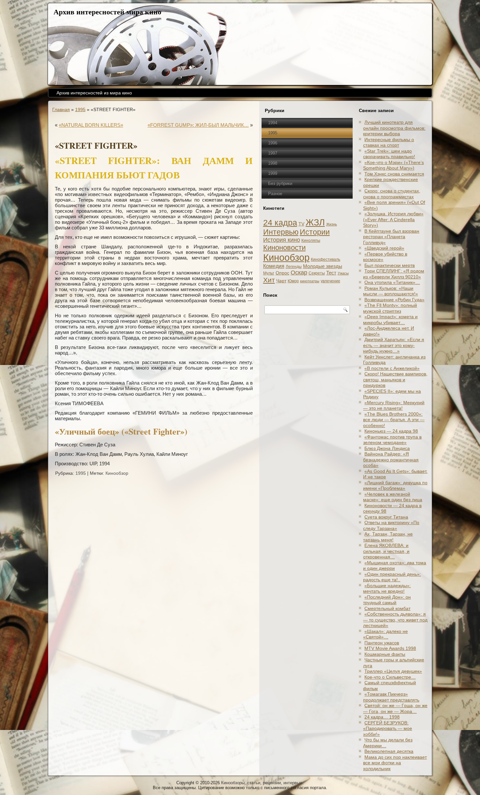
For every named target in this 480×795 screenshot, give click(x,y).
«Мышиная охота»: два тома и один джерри (394, 565)
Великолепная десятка (388, 751)
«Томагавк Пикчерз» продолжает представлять (391, 697)
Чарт (281, 280)
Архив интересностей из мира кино (94, 92)
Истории (315, 232)
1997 (272, 153)
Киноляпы (310, 240)
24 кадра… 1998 (382, 717)
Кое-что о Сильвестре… (390, 677)
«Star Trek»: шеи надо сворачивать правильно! (389, 153)
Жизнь (331, 224)
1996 (272, 143)
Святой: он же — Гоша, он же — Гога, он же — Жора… (395, 708)
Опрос (282, 273)
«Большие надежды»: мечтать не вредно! (387, 588)
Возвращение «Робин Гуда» (394, 299)
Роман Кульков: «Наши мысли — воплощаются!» (390, 291)
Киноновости (284, 247)
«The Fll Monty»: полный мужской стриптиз (390, 308)
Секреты (317, 273)
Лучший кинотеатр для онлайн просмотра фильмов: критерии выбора (394, 128)
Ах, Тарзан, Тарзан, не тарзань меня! (388, 536)
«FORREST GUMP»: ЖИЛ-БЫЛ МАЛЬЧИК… (198, 125)
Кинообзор (116, 473)
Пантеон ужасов (381, 642)
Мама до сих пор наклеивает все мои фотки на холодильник (395, 762)
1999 (272, 173)
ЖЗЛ (315, 222)
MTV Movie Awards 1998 (390, 648)
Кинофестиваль (325, 259)
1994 (272, 122)
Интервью (280, 232)
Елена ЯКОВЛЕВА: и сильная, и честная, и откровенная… (386, 551)
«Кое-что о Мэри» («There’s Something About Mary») (393, 165)
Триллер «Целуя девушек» (393, 671)
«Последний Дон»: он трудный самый (387, 599)
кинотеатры (309, 281)
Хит (269, 280)
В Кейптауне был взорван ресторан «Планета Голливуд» (391, 236)
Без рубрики (280, 183)
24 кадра (280, 222)
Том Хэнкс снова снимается (394, 173)
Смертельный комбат (387, 608)
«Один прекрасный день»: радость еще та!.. (392, 577)
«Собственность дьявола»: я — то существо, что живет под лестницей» (395, 619)
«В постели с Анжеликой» (392, 368)
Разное (275, 193)
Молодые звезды (322, 266)
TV (301, 224)
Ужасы (343, 273)
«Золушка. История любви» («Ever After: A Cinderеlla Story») (393, 219)
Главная (61, 109)
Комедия (273, 266)
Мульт (268, 273)
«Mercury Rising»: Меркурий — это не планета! (393, 405)
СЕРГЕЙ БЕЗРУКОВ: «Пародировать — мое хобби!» (387, 728)
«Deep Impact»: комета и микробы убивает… (390, 319)
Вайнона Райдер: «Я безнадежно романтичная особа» (391, 459)
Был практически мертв (389, 265)
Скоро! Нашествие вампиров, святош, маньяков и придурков (395, 379)
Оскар (299, 272)
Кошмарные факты (384, 654)
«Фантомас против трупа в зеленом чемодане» (392, 439)
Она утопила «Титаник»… (392, 282)
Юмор (293, 281)
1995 (80, 109)
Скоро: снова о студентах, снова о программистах (391, 193)
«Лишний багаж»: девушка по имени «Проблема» (395, 485)
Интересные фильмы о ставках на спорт (388, 142)
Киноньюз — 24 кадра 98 (391, 431)
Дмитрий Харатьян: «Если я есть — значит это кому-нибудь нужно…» (393, 345)
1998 (272, 163)
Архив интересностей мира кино (107, 11)
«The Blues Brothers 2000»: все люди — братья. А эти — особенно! (393, 419)
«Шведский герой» (384, 248)
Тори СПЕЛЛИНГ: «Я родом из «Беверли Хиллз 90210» (393, 273)
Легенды (294, 266)
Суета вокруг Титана (386, 517)
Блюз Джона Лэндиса (387, 448)
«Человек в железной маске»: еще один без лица (392, 497)
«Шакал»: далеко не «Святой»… (385, 634)
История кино (281, 240)
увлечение (330, 281)
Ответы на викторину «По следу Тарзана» (391, 525)
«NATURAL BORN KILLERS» (91, 125)
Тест (331, 272)
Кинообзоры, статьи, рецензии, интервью (261, 782)
